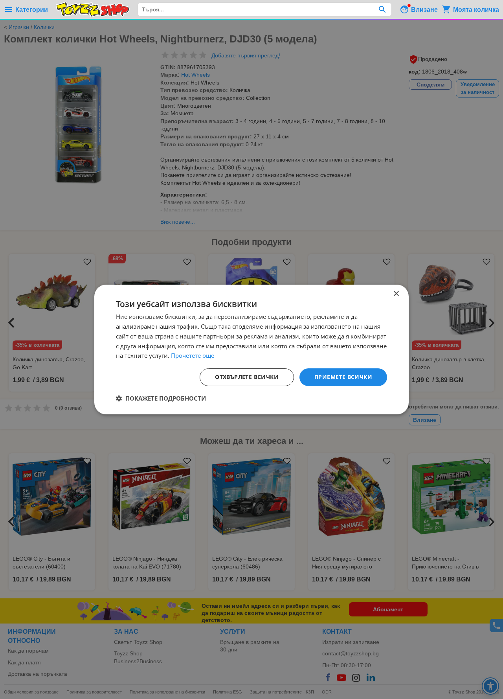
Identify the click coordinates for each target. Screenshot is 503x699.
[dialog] (251, 349)
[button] (161, 398)
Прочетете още (192, 355)
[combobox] (265, 9)
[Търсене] (382, 9)
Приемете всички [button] (343, 377)
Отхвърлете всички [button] (247, 377)
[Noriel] (93, 9)
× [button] (396, 294)
